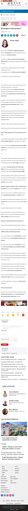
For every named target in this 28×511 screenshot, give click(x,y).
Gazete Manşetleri (5, 489)
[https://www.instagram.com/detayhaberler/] (7, 495)
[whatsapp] (8, 35)
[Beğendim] (3, 313)
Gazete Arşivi (13, 482)
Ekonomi (17, 468)
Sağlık (3, 472)
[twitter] (5, 35)
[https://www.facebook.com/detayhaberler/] (2, 495)
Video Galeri (4, 478)
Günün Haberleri (14, 478)
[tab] (4, 322)
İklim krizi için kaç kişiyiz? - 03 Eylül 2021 (11, 373)
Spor (3, 474)
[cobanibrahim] (13, 495)
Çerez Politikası (10, 503)
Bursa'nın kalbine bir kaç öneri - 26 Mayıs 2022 (13, 359)
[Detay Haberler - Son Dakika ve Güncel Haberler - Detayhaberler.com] (14, 4)
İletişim (22, 500)
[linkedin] (14, 35)
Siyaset (16, 472)
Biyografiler (3, 482)
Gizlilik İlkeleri (17, 503)
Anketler (3, 485)
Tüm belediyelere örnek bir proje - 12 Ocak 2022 (13, 366)
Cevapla (3, 353)
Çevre (16, 466)
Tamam (17, 509)
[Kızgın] (23, 313)
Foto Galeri (3, 476)
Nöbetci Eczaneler (5, 491)
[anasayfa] (1, 14)
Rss (4, 500)
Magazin (17, 470)
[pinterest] (17, 35)
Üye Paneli (12, 476)
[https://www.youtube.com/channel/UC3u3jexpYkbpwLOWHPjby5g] (10, 495)
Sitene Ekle (13, 500)
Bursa (3, 466)
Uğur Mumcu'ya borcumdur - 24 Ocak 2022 (12, 364)
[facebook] (2, 35)
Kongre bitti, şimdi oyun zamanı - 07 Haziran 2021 (14, 379)
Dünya (3, 468)
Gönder (5, 344)
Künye (18, 500)
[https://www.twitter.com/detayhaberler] (5, 495)
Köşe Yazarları (6, 14)
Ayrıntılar (12, 509)
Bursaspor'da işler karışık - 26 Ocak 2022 (11, 362)
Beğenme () (14, 353)
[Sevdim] (13, 313)
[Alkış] (8, 313)
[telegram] (11, 35)
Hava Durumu (4, 487)
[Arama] (26, 4)
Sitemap (8, 500)
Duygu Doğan (12, 14)
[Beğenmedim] (18, 313)
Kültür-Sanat (5, 470)
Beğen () (8, 353)
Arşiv (11, 480)
